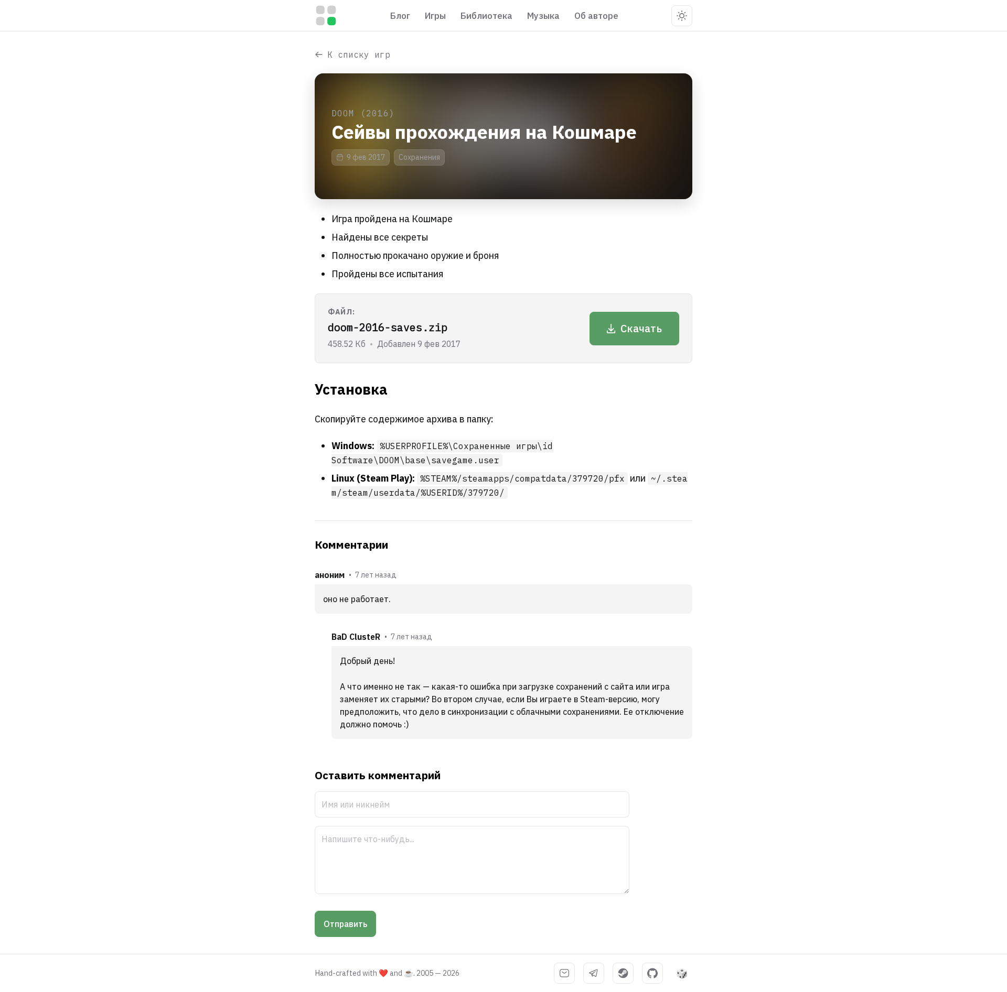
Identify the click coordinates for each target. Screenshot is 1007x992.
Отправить (345, 924)
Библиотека (486, 15)
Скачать (641, 328)
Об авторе (596, 15)
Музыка (543, 15)
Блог (400, 15)
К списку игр (358, 54)
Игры (435, 15)
